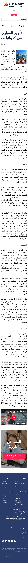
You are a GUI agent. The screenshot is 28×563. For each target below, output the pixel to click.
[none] (14, 19)
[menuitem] (14, 19)
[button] (3, 26)
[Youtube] (9, 541)
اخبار (12, 528)
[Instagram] (15, 541)
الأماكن (24, 533)
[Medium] (6, 541)
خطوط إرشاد (22, 528)
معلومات (10, 492)
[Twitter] (3, 541)
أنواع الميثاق (10, 478)
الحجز (24, 478)
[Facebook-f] (12, 541)
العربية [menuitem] (21, 19)
